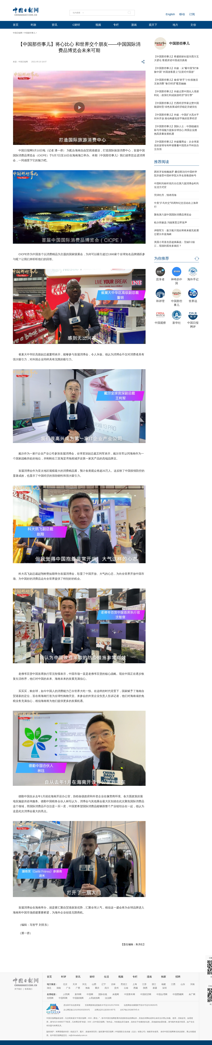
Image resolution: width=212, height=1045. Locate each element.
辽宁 (103, 984)
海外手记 (192, 279)
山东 (183, 984)
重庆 (97, 988)
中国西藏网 (178, 994)
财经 (92, 976)
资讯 (54, 24)
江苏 (144, 984)
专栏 (116, 24)
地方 (175, 24)
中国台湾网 (161, 994)
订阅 (192, 14)
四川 (107, 988)
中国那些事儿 (29, 33)
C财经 (76, 24)
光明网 (50, 998)
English (170, 14)
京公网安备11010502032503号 (76, 1010)
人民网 (66, 994)
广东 (68, 988)
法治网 (108, 998)
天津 (75, 984)
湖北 (49, 988)
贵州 (116, 988)
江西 (173, 984)
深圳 (164, 988)
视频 (98, 24)
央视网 (115, 994)
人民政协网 (94, 998)
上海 (135, 984)
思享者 (160, 279)
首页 (15, 24)
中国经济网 (145, 994)
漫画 (134, 24)
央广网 (192, 994)
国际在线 (102, 994)
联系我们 (28, 989)
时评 (63, 976)
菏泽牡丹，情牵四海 (165, 195)
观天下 (153, 24)
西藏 (135, 988)
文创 (193, 24)
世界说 (193, 301)
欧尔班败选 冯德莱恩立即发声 (170, 222)
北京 (65, 984)
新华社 (176, 322)
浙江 (154, 984)
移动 (182, 14)
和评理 (160, 301)
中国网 (90, 994)
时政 (33, 24)
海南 (87, 988)
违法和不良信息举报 (71, 1005)
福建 (163, 984)
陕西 (145, 988)
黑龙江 (124, 984)
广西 (78, 988)
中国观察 (160, 322)
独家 (163, 976)
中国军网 (63, 998)
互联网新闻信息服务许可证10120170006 (102, 1005)
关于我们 (18, 989)
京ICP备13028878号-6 (129, 1010)
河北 (84, 984)
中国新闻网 (78, 998)
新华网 (78, 994)
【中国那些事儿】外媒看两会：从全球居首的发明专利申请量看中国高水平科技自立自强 (176, 145)
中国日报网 (17, 33)
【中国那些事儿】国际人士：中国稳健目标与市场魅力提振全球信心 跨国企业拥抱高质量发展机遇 (176, 130)
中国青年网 (129, 994)
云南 (126, 988)
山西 (94, 984)
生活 (106, 976)
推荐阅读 (161, 162)
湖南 (58, 988)
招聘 (177, 976)
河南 (192, 984)
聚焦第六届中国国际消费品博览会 (172, 214)
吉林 (113, 984)
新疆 (155, 988)
